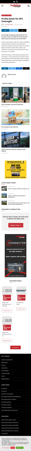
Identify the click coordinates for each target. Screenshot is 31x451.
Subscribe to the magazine (7, 393)
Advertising (4, 388)
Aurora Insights (5, 370)
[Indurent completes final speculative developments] (4, 195)
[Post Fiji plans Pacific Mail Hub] (15, 117)
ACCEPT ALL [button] (20, 447)
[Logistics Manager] (15, 5)
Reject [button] (12, 447)
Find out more (7, 310)
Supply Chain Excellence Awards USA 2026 (6, 304)
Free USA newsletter (6, 402)
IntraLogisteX (4, 433)
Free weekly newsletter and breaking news (11, 396)
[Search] (28, 5)
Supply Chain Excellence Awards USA (9, 422)
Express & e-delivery (6, 15)
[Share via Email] (22, 30)
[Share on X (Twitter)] (14, 30)
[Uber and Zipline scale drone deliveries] (15, 95)
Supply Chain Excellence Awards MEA (9, 425)
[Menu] (2, 5)
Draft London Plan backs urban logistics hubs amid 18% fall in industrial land (19, 203)
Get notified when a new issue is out (9, 410)
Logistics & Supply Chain (6, 359)
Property (3, 365)
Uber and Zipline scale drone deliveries (12, 104)
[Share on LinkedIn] (5, 30)
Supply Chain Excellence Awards (8, 419)
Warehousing (4, 362)
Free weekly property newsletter (8, 399)
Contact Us (4, 391)
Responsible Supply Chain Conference (10, 430)
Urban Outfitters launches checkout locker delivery (13, 150)
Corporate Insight (5, 373)
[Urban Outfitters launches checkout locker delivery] (15, 140)
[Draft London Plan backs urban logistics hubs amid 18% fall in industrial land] (4, 202)
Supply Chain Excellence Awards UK (6, 334)
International (4, 368)
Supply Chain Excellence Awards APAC (10, 428)
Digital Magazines (5, 378)
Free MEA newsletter (6, 404)
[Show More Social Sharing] (28, 30)
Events (3, 376)
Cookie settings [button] (5, 447)
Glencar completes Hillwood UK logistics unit (18, 188)
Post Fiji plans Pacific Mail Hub (9, 127)
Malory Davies (9, 24)
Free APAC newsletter (6, 407)
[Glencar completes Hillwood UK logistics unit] (4, 188)
